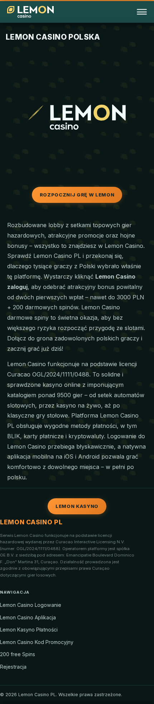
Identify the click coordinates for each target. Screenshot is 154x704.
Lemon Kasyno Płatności (29, 629)
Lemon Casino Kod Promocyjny (36, 642)
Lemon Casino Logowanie (30, 605)
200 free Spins (17, 654)
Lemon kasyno (77, 506)
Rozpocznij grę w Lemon (77, 195)
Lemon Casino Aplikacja (28, 617)
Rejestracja (13, 667)
